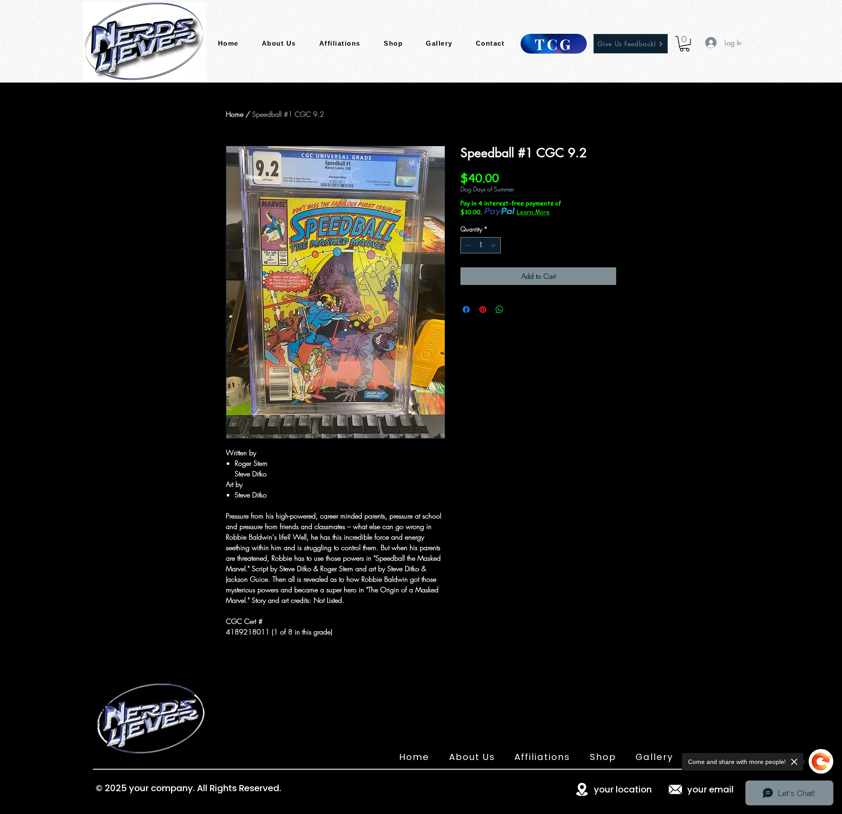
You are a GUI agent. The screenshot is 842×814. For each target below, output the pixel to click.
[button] (684, 43)
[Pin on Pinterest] (483, 309)
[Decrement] (467, 245)
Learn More (533, 211)
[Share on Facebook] (466, 309)
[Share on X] (516, 309)
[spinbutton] (481, 245)
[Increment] (494, 245)
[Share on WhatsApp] (499, 309)
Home (234, 114)
